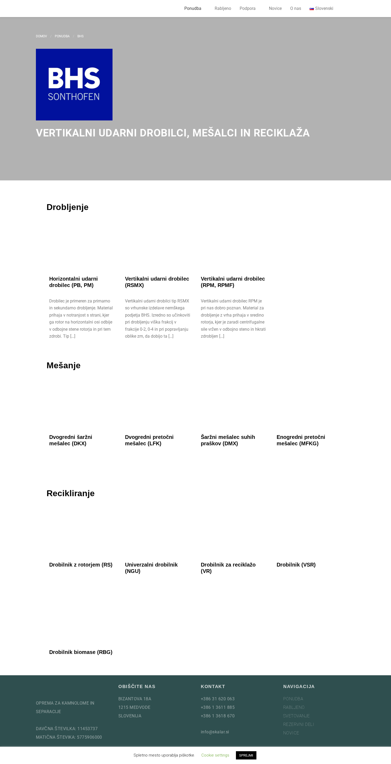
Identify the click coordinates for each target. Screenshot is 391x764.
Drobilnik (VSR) (296, 565)
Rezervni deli (298, 724)
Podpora (248, 8)
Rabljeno (223, 8)
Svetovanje (296, 715)
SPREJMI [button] (246, 755)
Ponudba (192, 8)
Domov (41, 36)
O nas (295, 8)
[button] (349, 8)
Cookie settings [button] (215, 755)
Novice (275, 8)
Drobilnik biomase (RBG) (81, 652)
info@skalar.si (215, 731)
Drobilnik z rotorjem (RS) (81, 565)
